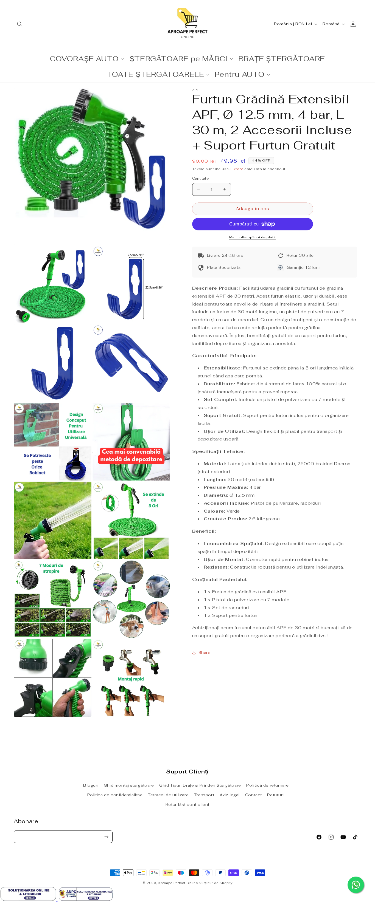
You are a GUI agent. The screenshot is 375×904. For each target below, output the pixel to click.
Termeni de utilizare (168, 794)
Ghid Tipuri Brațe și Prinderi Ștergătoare (200, 785)
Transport (204, 794)
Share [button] (204, 652)
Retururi (275, 794)
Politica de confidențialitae (115, 794)
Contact (253, 794)
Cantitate (200, 178)
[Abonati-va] (106, 836)
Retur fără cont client (187, 804)
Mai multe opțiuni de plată (252, 237)
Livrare (237, 169)
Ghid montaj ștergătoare (129, 785)
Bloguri (90, 785)
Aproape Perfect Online (178, 883)
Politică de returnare (267, 785)
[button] (20, 24)
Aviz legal (230, 794)
